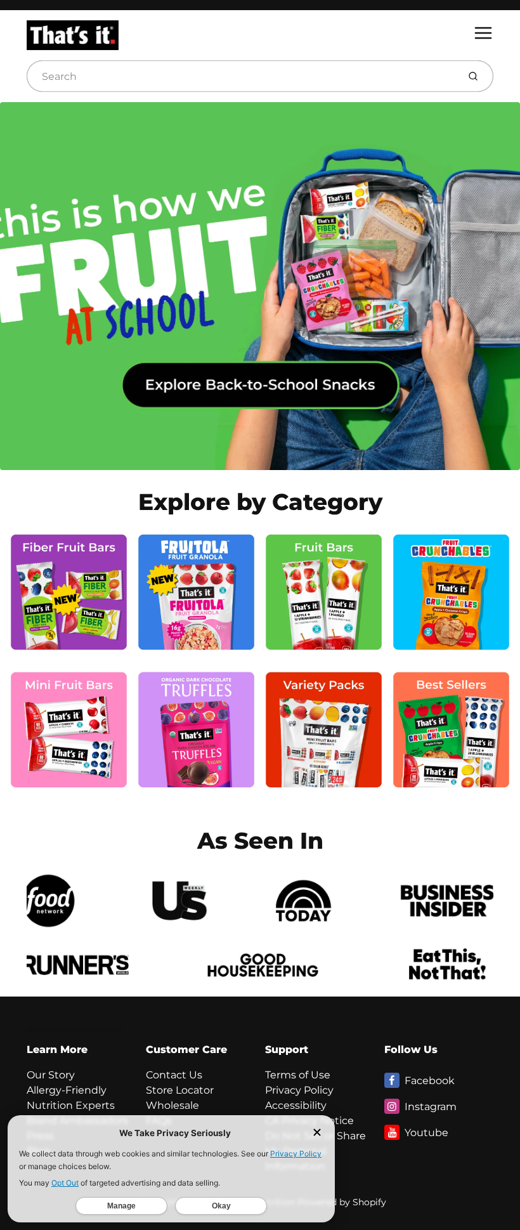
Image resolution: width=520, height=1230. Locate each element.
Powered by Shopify (341, 1202)
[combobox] (241, 76)
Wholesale (172, 1105)
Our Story (51, 1075)
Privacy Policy (299, 1090)
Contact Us (174, 1075)
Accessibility (296, 1105)
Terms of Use (297, 1075)
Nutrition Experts (71, 1105)
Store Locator (180, 1090)
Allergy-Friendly (67, 1090)
